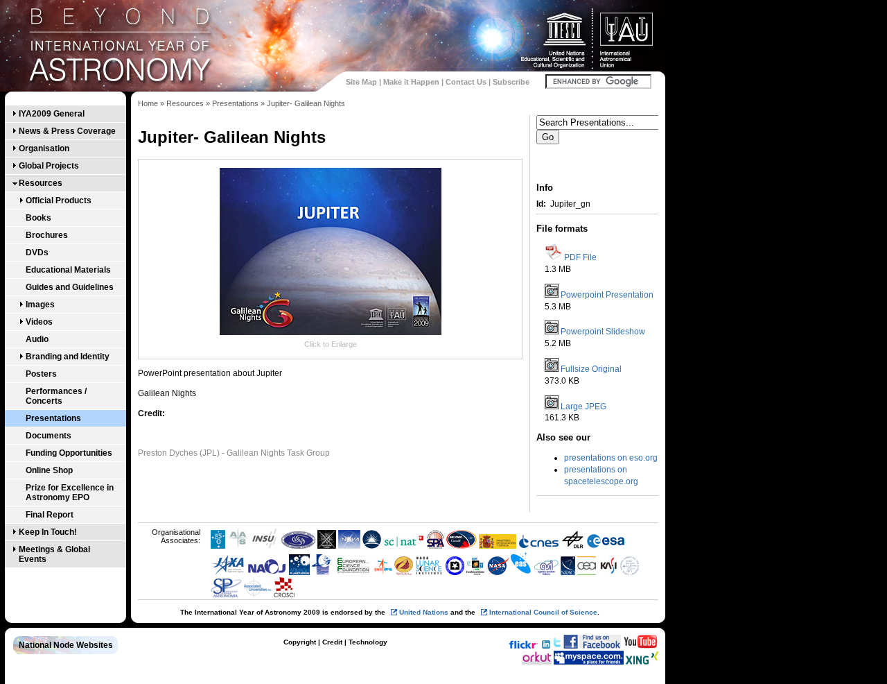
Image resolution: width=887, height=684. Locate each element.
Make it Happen (411, 82)
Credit (332, 642)
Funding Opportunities (69, 453)
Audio (37, 339)
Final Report (49, 515)
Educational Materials (68, 270)
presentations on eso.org (611, 458)
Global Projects (49, 166)
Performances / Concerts (56, 396)
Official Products (58, 200)
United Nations (423, 612)
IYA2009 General (52, 114)
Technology (368, 642)
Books (38, 218)
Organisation (44, 148)
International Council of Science (543, 612)
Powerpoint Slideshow (603, 331)
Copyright (299, 642)
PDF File (580, 257)
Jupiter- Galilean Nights (306, 103)
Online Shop (49, 470)
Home (148, 103)
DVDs (37, 252)
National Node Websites (66, 645)
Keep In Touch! (48, 532)
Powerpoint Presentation (607, 295)
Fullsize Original (591, 369)
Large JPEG (583, 406)
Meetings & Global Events (54, 554)
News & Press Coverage (67, 131)
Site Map (361, 82)
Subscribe (511, 82)
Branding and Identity (67, 356)
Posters (41, 374)
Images (40, 304)
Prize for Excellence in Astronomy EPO (70, 492)
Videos (39, 322)
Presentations (53, 418)
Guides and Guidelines (70, 287)
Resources (40, 183)
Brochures (47, 235)
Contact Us (466, 82)
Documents (48, 436)
